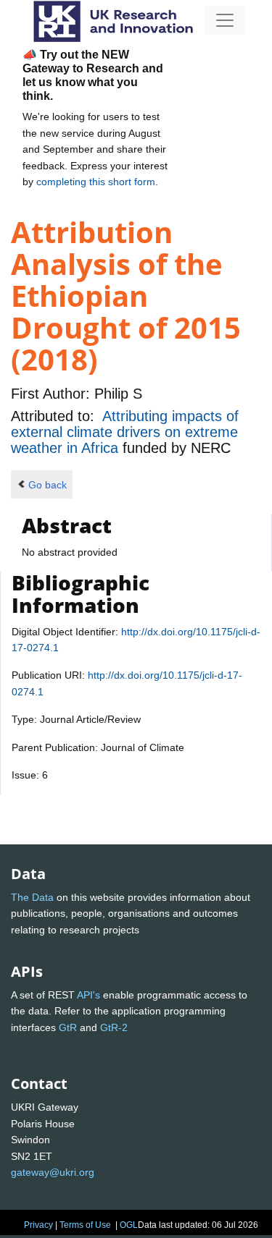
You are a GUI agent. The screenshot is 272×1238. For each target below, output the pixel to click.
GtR (68, 1027)
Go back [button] (47, 485)
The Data (32, 897)
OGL (129, 1225)
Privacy (38, 1225)
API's (88, 995)
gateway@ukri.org (52, 1172)
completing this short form (95, 181)
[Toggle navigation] (225, 20)
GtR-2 (114, 1027)
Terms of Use (85, 1225)
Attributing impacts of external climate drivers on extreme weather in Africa (125, 432)
